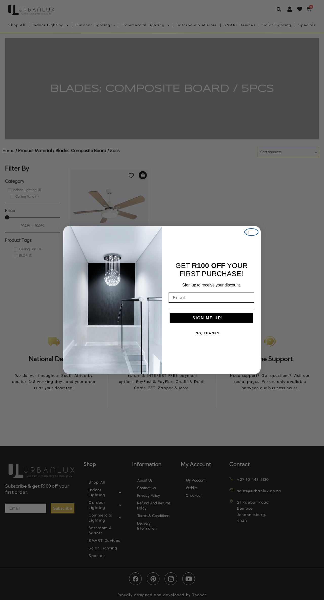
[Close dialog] (251, 232)
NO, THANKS (208, 333)
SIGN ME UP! (207, 318)
